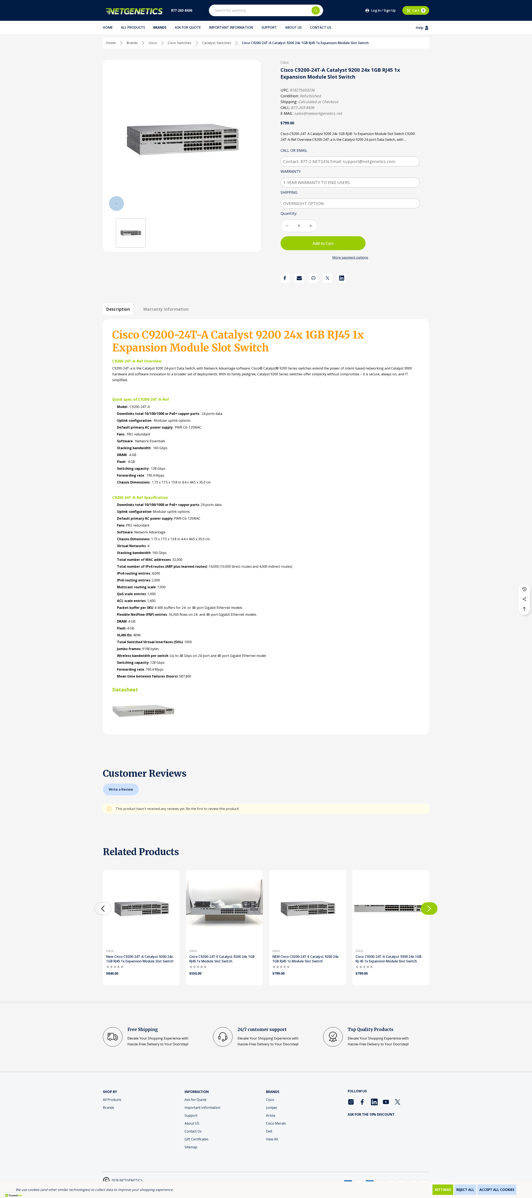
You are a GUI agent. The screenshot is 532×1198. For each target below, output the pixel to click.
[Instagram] (351, 1102)
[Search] (316, 10)
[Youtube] (386, 1102)
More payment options (350, 257)
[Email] (299, 278)
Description (118, 309)
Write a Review (121, 789)
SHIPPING (290, 192)
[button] (130, 232)
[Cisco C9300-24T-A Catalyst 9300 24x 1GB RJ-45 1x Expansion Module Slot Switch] (390, 908)
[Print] (313, 278)
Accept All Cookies (496, 1189)
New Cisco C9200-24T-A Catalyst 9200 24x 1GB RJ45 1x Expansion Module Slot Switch (140, 958)
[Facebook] (285, 278)
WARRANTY (291, 171)
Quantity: (289, 213)
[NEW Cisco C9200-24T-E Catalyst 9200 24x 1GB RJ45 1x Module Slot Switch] (307, 908)
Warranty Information (166, 309)
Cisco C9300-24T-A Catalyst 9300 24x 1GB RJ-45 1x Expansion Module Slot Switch (388, 958)
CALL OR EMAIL (294, 150)
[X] (327, 278)
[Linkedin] (341, 278)
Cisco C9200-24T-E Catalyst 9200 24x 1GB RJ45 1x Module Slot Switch (222, 958)
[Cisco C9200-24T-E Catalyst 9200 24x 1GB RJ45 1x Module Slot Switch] (224, 908)
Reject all (465, 1189)
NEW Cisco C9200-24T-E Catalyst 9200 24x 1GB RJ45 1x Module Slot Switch (305, 958)
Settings (443, 1189)
